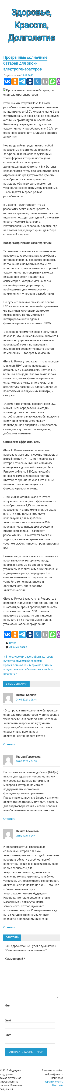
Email (8, 1020)
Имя (7, 1005)
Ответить (9, 744)
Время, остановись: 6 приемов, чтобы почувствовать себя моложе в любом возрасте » (28, 669)
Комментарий (15, 958)
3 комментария (18, 646)
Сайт (8, 1035)
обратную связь (53, 1081)
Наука (12, 643)
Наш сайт (57, 1085)
